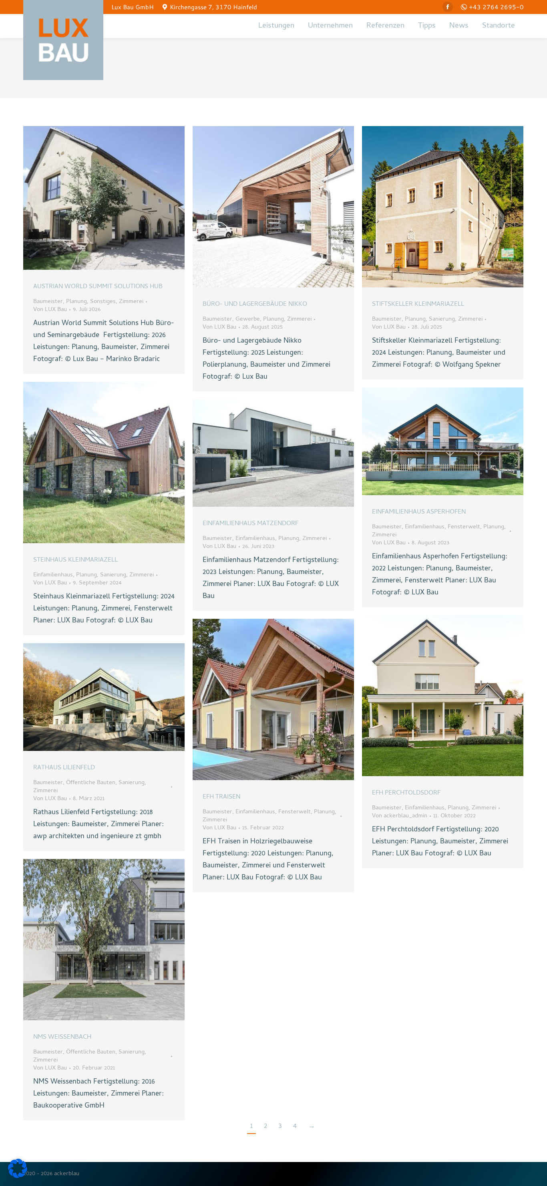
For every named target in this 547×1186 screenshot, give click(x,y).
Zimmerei (131, 302)
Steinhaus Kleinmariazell (75, 560)
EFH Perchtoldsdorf (406, 793)
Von (50, 310)
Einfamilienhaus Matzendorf (250, 524)
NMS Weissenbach (62, 1037)
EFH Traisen (221, 797)
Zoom (93, 198)
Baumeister (48, 302)
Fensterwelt (464, 527)
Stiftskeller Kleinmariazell (418, 304)
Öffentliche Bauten (90, 783)
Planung (76, 302)
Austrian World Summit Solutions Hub (98, 287)
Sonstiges (103, 302)
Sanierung (442, 319)
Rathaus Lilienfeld (64, 768)
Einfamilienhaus (53, 575)
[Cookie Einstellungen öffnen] (17, 1176)
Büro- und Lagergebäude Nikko (255, 304)
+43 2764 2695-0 (496, 7)
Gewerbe (247, 319)
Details (115, 198)
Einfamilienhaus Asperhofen (419, 512)
